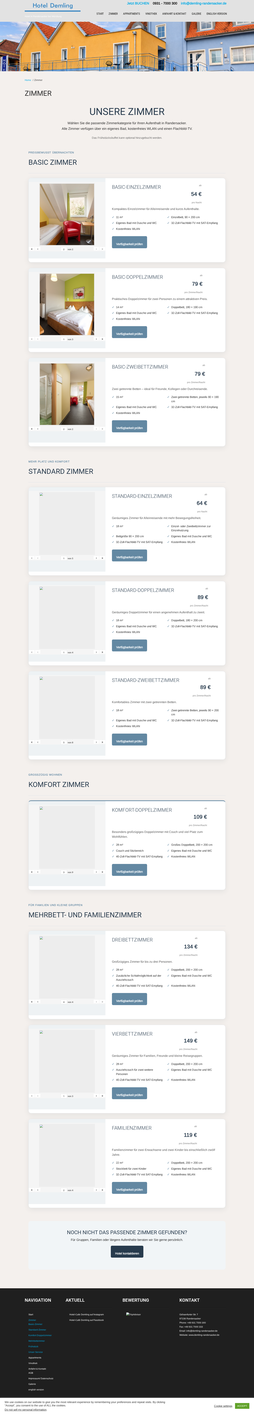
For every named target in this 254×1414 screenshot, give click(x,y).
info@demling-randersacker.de (203, 3)
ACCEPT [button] (242, 1406)
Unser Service (35, 1352)
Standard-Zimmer (37, 1329)
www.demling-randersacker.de (204, 1335)
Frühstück (33, 1346)
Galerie (196, 13)
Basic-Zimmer (35, 1324)
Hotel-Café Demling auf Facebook (86, 1320)
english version (217, 13)
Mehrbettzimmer (36, 1341)
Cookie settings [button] (223, 1406)
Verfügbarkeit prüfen (129, 244)
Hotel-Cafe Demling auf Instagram (86, 1314)
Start (100, 13)
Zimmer (113, 13)
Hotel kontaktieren (127, 1253)
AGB (30, 1373)
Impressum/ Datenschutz (40, 1378)
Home (28, 80)
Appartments (131, 13)
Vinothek (151, 13)
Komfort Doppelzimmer (40, 1335)
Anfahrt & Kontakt (174, 13)
